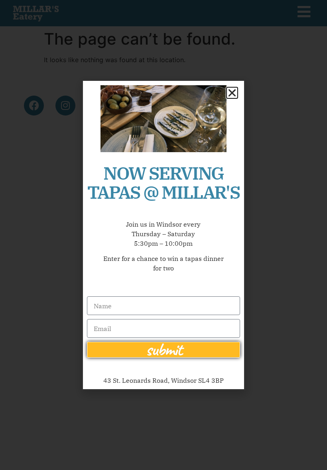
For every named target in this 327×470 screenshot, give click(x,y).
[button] (232, 93)
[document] (163, 235)
